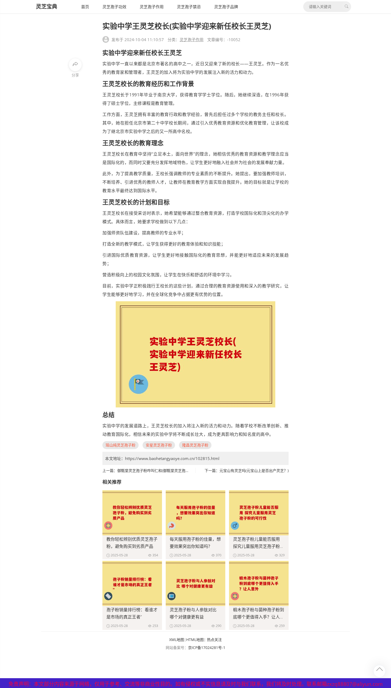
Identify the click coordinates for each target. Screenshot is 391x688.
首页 (85, 6)
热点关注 (214, 639)
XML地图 (176, 639)
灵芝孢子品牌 (226, 6)
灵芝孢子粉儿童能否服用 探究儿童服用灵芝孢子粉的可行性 (258, 546)
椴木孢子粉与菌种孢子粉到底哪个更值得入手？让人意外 (258, 617)
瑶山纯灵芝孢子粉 (120, 445)
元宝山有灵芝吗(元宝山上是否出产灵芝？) (254, 470)
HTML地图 (195, 639)
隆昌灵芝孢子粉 (195, 445)
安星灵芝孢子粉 (159, 445)
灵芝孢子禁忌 (189, 6)
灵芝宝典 (46, 6)
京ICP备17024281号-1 (206, 647)
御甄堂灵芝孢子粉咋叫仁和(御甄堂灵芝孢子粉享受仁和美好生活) (170, 470)
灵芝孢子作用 (152, 6)
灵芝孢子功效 (114, 6)
